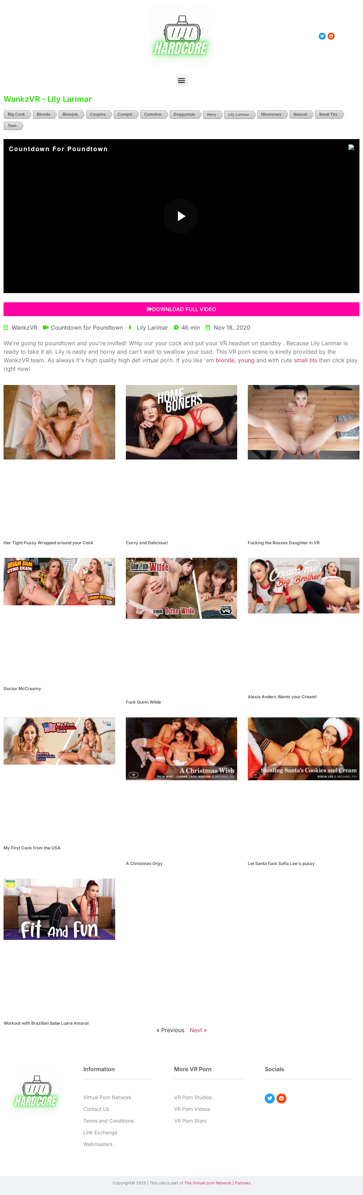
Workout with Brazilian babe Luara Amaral (46, 1023)
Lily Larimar (238, 114)
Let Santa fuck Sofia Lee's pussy (281, 863)
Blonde (43, 114)
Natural (300, 114)
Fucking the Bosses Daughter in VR (284, 542)
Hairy (211, 114)
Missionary (271, 114)
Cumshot (153, 114)
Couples (98, 114)
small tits (305, 360)
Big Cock (16, 114)
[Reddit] (281, 1098)
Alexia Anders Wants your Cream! (282, 696)
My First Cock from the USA (32, 847)
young (246, 360)
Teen (12, 125)
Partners (243, 1182)
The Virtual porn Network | (209, 1182)
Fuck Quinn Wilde (143, 702)
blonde (225, 360)
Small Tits (328, 114)
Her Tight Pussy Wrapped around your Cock (48, 542)
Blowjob (70, 114)
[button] (182, 80)
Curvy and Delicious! (147, 542)
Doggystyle (184, 114)
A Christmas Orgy (144, 863)
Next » (198, 1030)
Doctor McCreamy (22, 688)
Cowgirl (125, 114)
